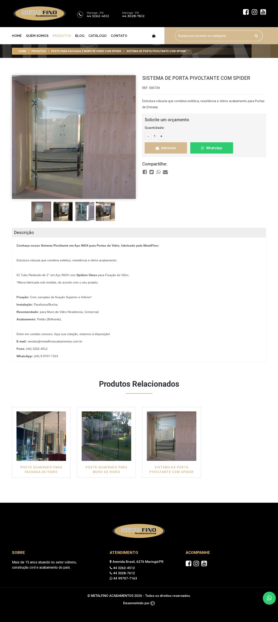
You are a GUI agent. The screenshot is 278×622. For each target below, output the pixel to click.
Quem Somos (37, 36)
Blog (79, 36)
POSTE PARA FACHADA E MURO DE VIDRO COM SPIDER (86, 51)
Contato (119, 36)
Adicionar (168, 148)
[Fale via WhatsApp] (269, 598)
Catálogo (97, 36)
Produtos (62, 36)
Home (17, 36)
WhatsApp (213, 148)
